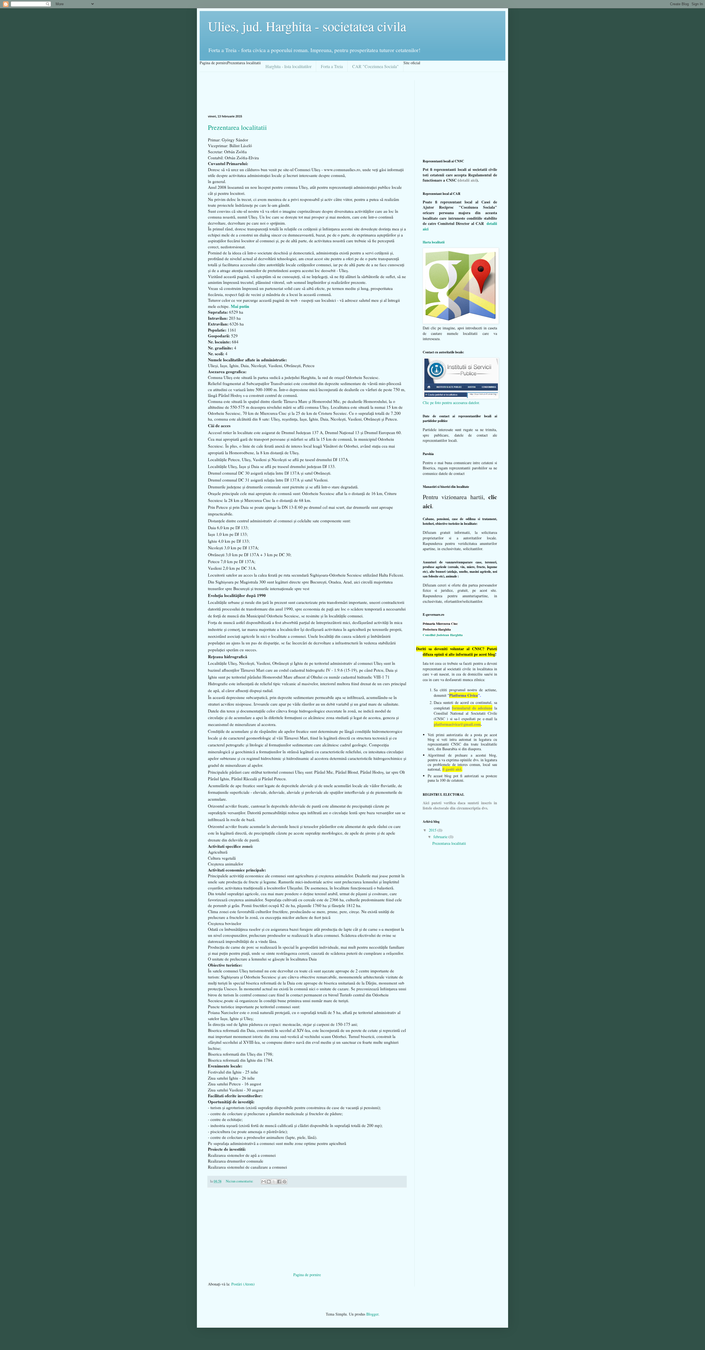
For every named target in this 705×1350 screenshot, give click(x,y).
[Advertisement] (308, 92)
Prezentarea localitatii (237, 127)
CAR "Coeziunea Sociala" (375, 66)
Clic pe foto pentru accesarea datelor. (451, 402)
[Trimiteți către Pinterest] (284, 1181)
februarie (441, 836)
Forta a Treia (332, 66)
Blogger (372, 1314)
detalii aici (467, 180)
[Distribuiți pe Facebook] (279, 1181)
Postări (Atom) (243, 1284)
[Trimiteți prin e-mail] (263, 1181)
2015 (433, 830)
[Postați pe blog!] (269, 1181)
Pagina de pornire (307, 1274)
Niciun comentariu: (240, 1181)
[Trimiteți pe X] (274, 1181)
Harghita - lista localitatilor (288, 66)
